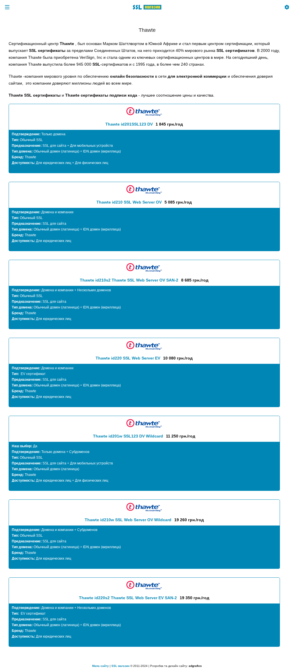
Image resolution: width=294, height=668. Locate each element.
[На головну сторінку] (147, 7)
